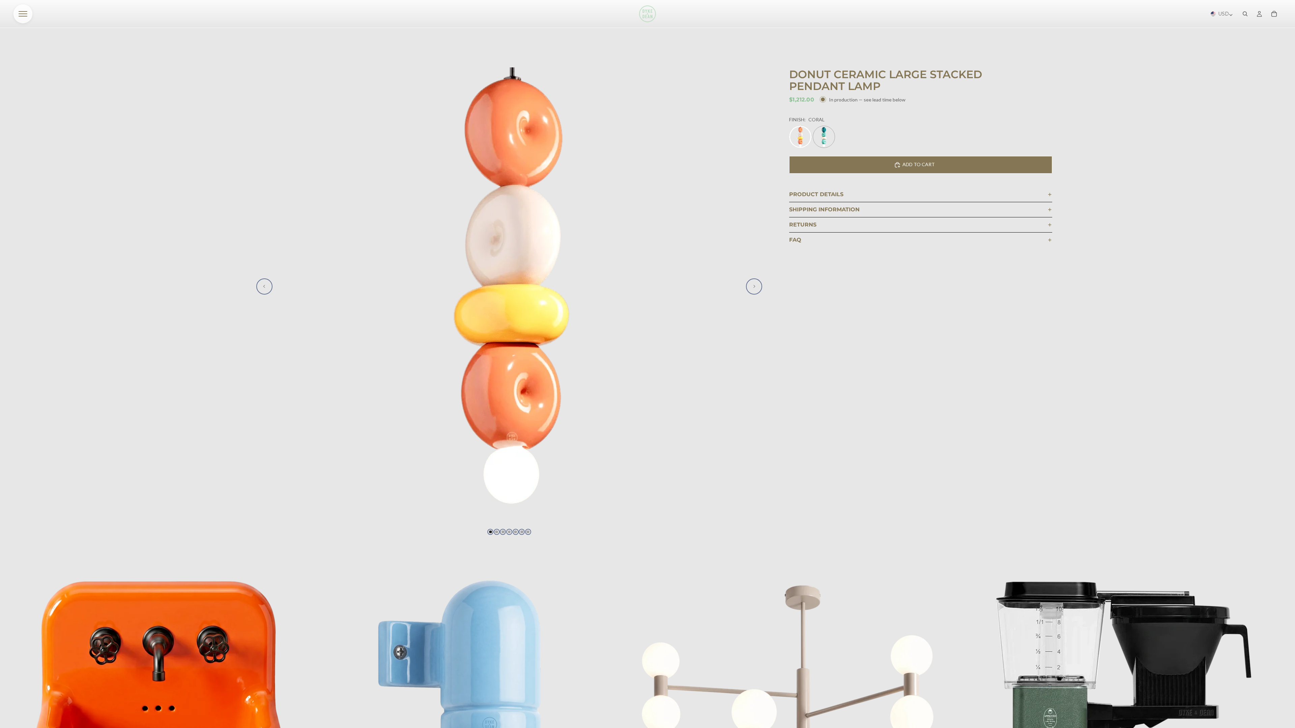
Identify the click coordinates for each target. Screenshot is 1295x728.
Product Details (816, 194)
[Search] (1245, 13)
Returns (802, 224)
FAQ (795, 240)
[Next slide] (754, 286)
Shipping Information (824, 209)
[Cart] (1274, 13)
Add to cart (918, 164)
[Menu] (22, 13)
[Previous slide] (264, 286)
